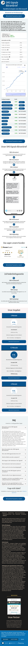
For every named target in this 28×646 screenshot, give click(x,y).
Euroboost (5, 121)
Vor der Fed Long (6, 114)
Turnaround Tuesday (7, 105)
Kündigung (23, 514)
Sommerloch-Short (7, 127)
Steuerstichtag (6, 130)
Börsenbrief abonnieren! (14, 341)
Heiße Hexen (5, 118)
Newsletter (17, 514)
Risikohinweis (11, 512)
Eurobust (5, 124)
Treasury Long (6, 133)
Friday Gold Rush (6, 102)
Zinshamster (5, 111)
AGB (13, 514)
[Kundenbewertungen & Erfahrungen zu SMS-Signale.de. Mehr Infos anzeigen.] (14, 606)
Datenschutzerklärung (20, 512)
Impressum (4, 512)
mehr (22, 639)
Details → (22, 102)
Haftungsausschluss (7, 514)
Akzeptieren (14, 639)
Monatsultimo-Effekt (7, 108)
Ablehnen (5, 639)
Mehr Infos (23, 247)
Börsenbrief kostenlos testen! (14, 16)
